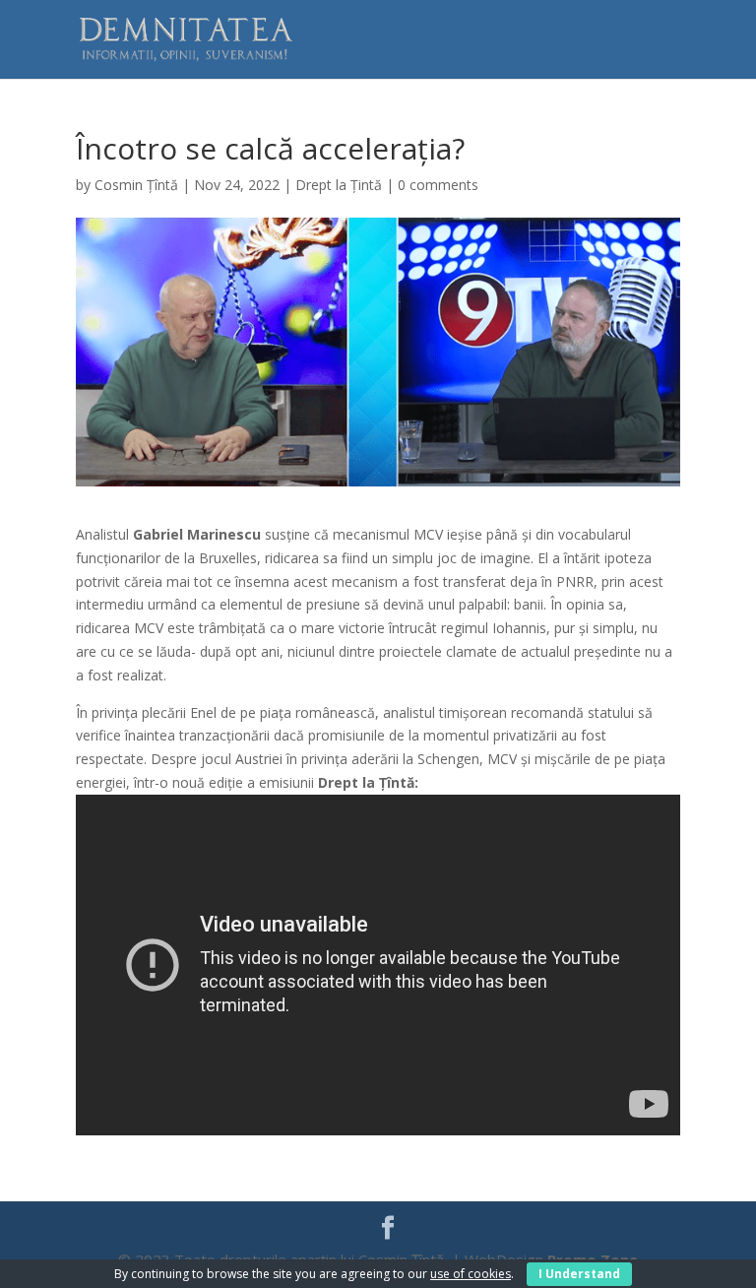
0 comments (438, 184)
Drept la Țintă (338, 184)
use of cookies (470, 1273)
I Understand (579, 1273)
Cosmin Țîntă (136, 184)
